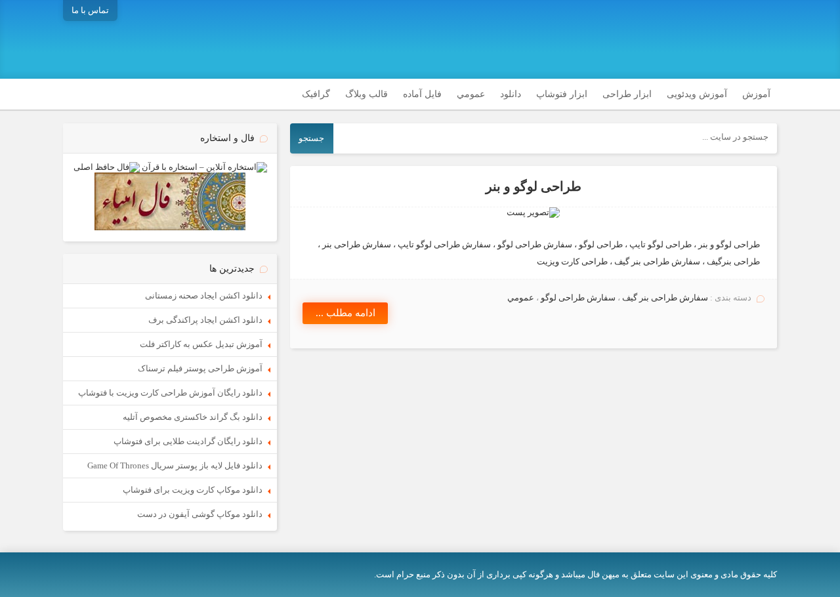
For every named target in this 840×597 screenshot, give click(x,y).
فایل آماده (422, 94)
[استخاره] (204, 167)
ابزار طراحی (627, 94)
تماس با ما (90, 10)
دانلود (510, 94)
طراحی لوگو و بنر (533, 187)
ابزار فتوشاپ (561, 94)
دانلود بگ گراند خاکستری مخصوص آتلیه (192, 417)
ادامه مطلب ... (345, 313)
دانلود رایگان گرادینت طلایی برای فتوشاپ (188, 441)
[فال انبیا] (169, 227)
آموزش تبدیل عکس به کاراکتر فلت (201, 344)
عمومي (471, 94)
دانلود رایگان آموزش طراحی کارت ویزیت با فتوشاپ (170, 393)
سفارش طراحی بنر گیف (665, 297)
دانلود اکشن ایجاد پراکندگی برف (205, 320)
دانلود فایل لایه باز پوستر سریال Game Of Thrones (174, 465)
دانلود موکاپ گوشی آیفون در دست (199, 514)
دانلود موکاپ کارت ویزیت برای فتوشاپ (192, 490)
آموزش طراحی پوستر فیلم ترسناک (200, 368)
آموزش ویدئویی (697, 94)
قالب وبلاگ (366, 94)
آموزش (756, 94)
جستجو (311, 138)
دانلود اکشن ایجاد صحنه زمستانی (203, 295)
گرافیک (316, 94)
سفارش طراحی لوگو (578, 297)
